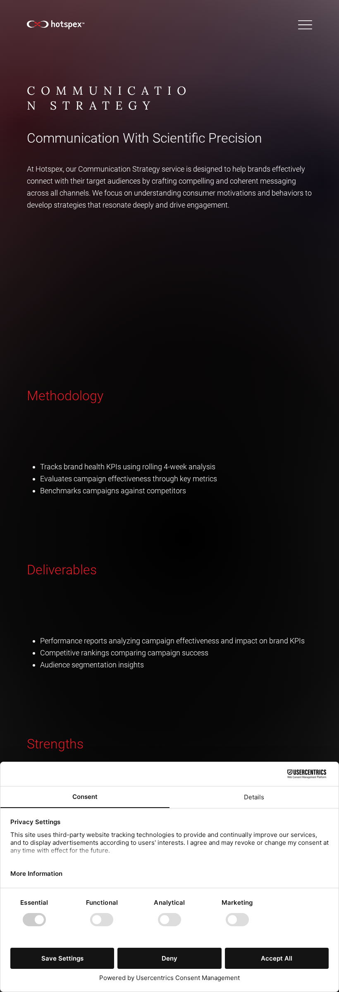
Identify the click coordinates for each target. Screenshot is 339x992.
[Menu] (305, 24)
